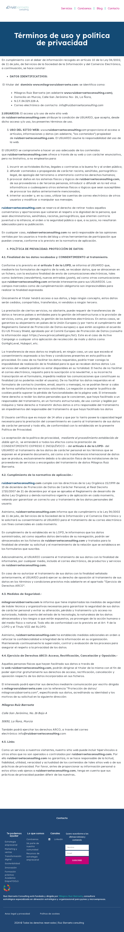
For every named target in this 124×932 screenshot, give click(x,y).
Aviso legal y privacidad (17, 913)
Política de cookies (50, 913)
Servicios (66, 8)
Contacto (113, 8)
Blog (99, 8)
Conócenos (84, 8)
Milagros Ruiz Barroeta (71, 896)
